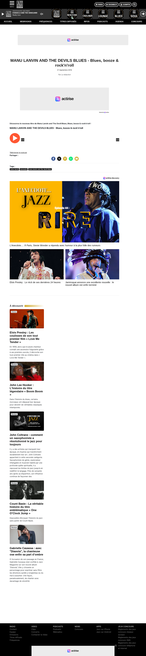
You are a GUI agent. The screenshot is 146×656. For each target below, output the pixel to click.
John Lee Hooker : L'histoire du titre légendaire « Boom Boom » (26, 389)
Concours (136, 21)
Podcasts (102, 21)
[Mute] (41, 14)
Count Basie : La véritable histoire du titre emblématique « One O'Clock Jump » (26, 508)
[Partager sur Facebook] (52, 160)
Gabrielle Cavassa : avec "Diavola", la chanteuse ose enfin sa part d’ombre (26, 551)
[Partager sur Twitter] (58, 160)
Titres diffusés (68, 21)
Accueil (8, 21)
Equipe (13, 632)
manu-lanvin (14, 169)
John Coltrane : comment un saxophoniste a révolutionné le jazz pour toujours (26, 439)
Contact (13, 629)
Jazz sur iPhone (103, 629)
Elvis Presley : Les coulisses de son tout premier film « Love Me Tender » (24, 337)
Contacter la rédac (39, 635)
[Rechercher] (134, 4)
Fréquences (45, 21)
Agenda (119, 21)
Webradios (25, 21)
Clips (33, 629)
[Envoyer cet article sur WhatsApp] (70, 160)
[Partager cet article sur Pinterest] (64, 160)
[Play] (3, 14)
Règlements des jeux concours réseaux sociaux (127, 632)
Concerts (35, 632)
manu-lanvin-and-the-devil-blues (40, 169)
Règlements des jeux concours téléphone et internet (127, 645)
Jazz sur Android (103, 632)
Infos (87, 21)
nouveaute (23, 169)
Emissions (14, 635)
